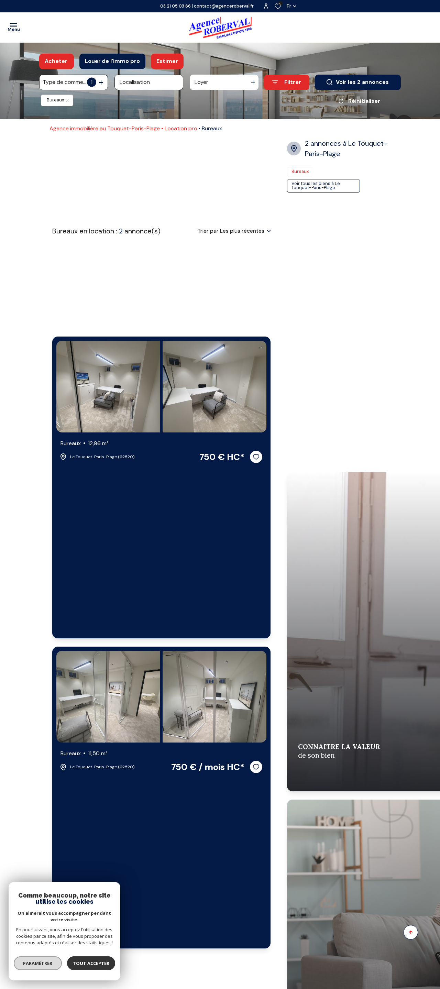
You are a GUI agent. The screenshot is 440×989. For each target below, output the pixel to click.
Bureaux (84, 443)
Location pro (181, 128)
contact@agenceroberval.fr (224, 6)
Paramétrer (38, 963)
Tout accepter (91, 963)
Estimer (167, 61)
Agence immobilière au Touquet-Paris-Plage (105, 128)
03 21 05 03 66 (175, 6)
